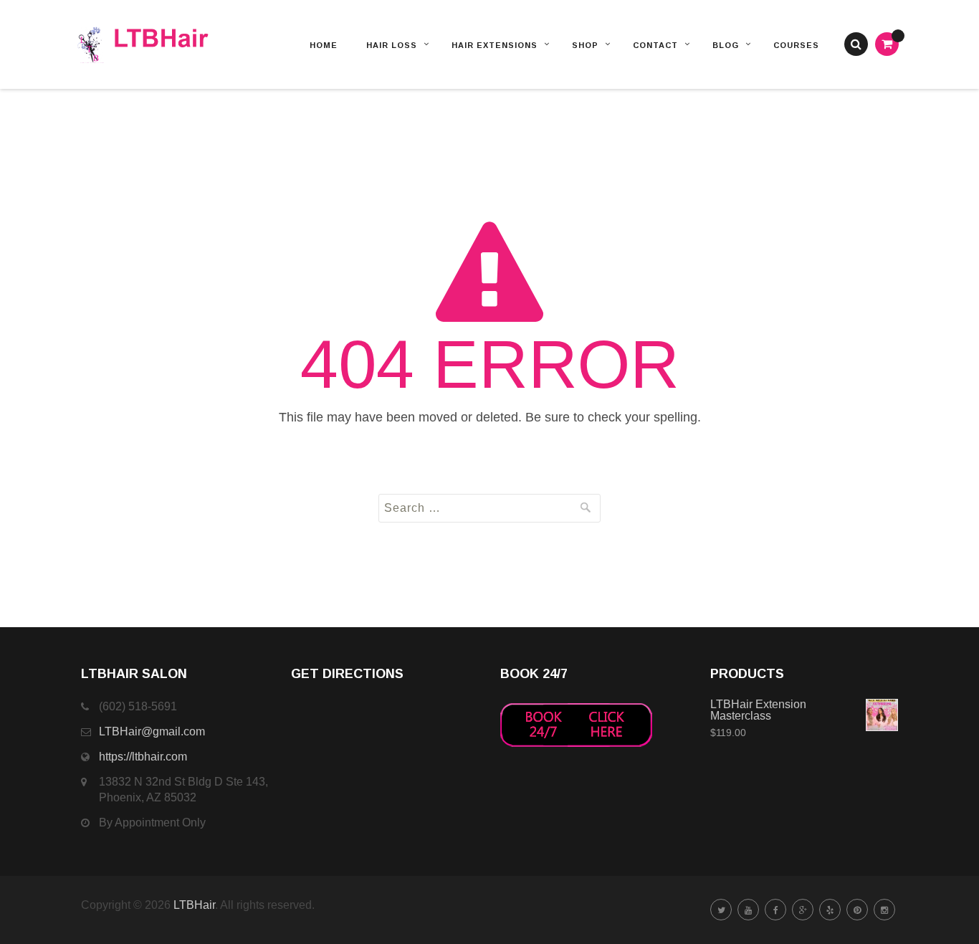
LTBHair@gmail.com (152, 731)
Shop (585, 45)
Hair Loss (391, 45)
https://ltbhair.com (143, 756)
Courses (796, 45)
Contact (655, 45)
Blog (725, 45)
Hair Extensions (495, 45)
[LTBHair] (161, 44)
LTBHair (194, 905)
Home (324, 45)
